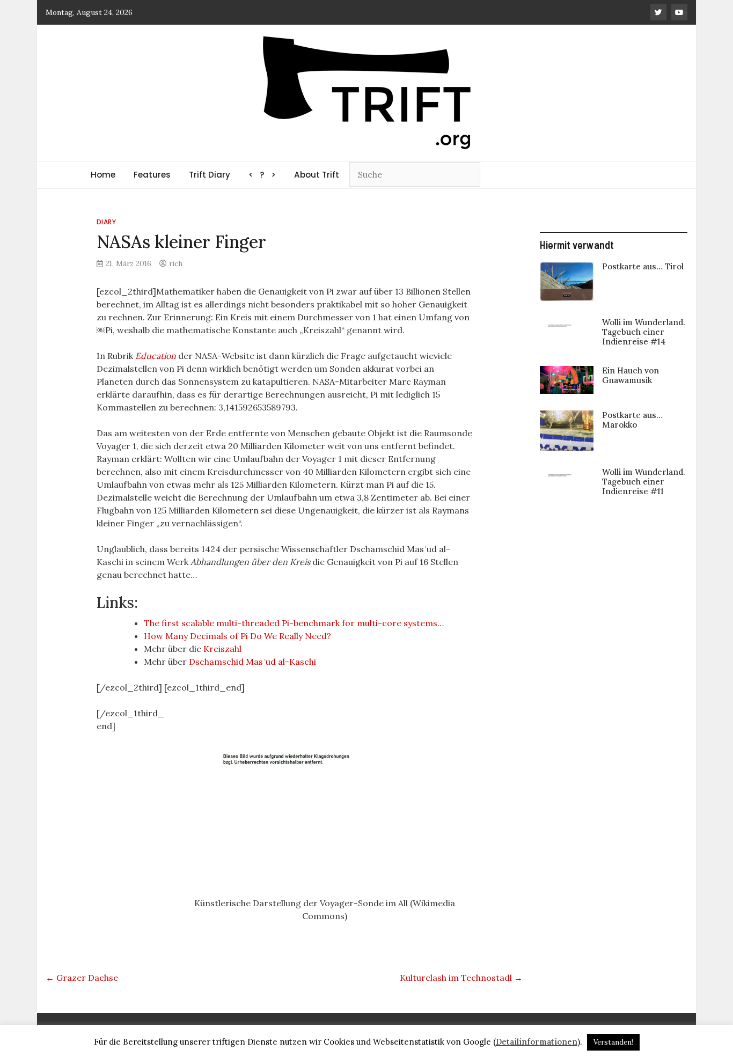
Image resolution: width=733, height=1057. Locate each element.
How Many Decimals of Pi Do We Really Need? (237, 635)
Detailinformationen (536, 1042)
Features (152, 174)
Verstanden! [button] (613, 1042)
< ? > (262, 174)
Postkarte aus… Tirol (643, 266)
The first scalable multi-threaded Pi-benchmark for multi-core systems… (294, 623)
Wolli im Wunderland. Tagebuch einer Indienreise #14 (643, 332)
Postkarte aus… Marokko (632, 420)
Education (155, 355)
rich (175, 263)
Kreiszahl (222, 648)
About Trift (316, 174)
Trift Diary (209, 174)
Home (103, 174)
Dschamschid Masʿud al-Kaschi (252, 661)
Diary (106, 221)
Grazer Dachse (82, 977)
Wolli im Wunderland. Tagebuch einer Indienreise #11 (643, 481)
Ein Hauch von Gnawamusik (630, 375)
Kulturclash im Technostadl (461, 977)
